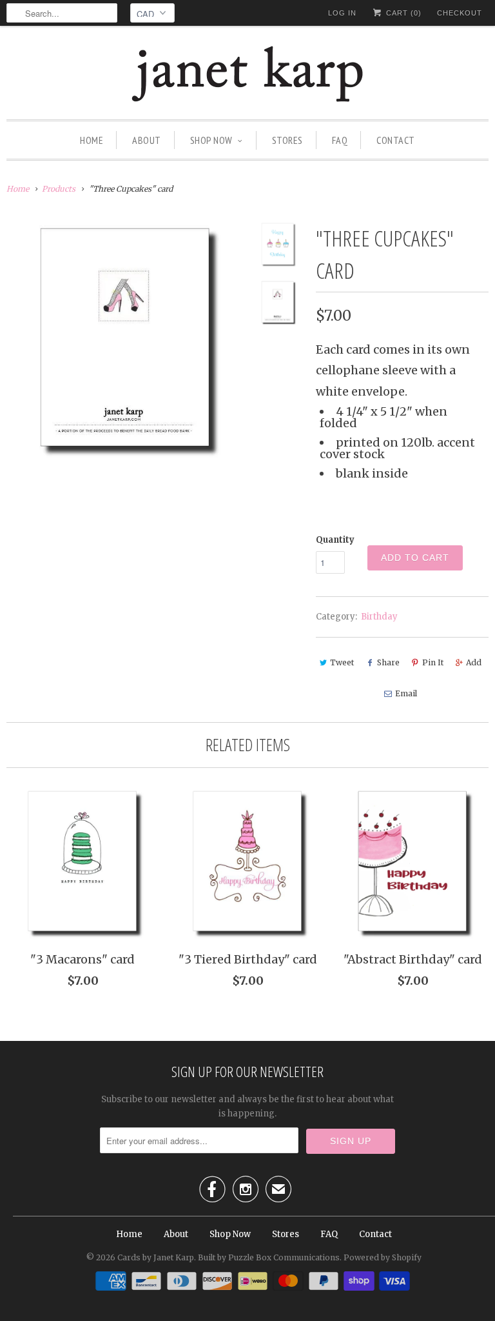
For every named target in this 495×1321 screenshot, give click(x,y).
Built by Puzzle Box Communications (269, 1257)
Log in (342, 13)
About (146, 140)
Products (58, 189)
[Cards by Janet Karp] (247, 75)
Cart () (402, 13)
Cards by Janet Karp (155, 1257)
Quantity (335, 539)
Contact (395, 140)
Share (388, 662)
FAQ (340, 140)
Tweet (342, 662)
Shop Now (211, 140)
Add (473, 662)
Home (91, 140)
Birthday (379, 616)
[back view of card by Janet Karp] (125, 340)
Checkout (459, 13)
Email (406, 693)
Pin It (432, 662)
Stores (287, 140)
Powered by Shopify (383, 1257)
